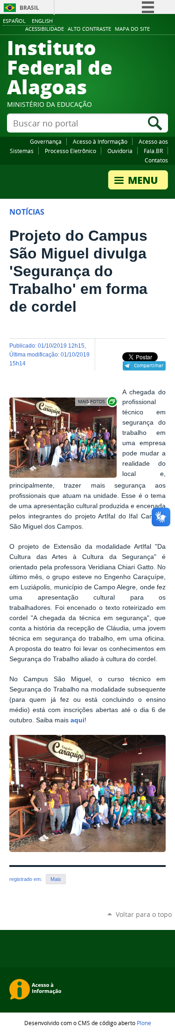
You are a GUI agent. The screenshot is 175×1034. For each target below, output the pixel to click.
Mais (55, 879)
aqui (77, 720)
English (42, 20)
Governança (46, 141)
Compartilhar (148, 365)
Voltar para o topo (144, 914)
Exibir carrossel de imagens (96, 401)
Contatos (156, 160)
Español (14, 20)
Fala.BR (153, 150)
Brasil (29, 8)
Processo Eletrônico (70, 150)
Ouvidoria (120, 150)
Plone (144, 1023)
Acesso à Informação (100, 141)
